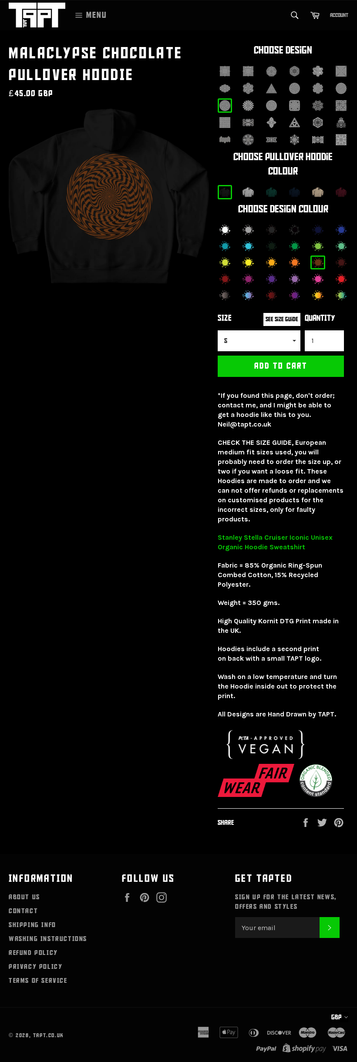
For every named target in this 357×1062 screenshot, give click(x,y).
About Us (24, 897)
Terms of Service (38, 980)
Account (339, 15)
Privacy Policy (35, 966)
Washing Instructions (48, 939)
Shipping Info (32, 925)
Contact (23, 911)
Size (225, 318)
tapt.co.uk (48, 1035)
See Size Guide (282, 319)
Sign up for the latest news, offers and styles (286, 901)
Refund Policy (33, 953)
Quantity (320, 318)
